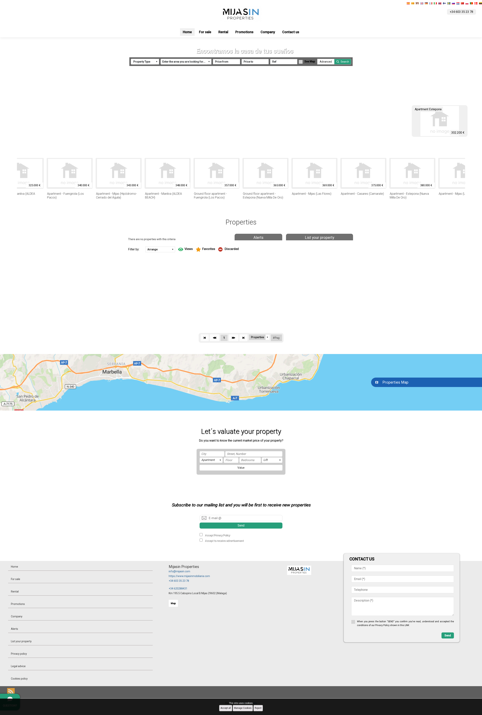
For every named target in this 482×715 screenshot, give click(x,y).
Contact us (290, 32)
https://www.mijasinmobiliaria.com (189, 576)
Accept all (225, 708)
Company (268, 32)
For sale (205, 32)
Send (241, 525)
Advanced (326, 61)
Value (241, 467)
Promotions (244, 32)
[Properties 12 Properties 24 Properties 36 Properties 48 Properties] (259, 337)
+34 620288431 (178, 588)
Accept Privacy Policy (217, 535)
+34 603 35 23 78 (179, 580)
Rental (223, 32)
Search (345, 61)
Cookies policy (19, 678)
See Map (309, 61)
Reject (258, 708)
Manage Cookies (243, 708)
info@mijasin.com (179, 571)
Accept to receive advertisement (224, 540)
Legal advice (18, 666)
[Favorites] (205, 249)
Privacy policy (19, 653)
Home (187, 32)
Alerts (258, 237)
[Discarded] (228, 249)
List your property (319, 237)
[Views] (185, 249)
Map (173, 603)
